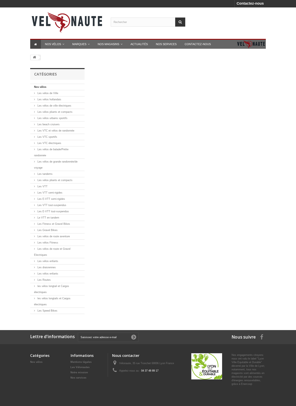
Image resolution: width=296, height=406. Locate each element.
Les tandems (45, 173)
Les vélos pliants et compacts (54, 111)
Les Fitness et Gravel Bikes (53, 223)
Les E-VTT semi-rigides (51, 198)
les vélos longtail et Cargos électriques (51, 289)
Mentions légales (81, 362)
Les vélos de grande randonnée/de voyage (56, 164)
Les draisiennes (46, 267)
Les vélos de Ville (47, 93)
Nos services (78, 377)
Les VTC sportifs (47, 136)
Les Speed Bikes (47, 310)
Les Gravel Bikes (47, 230)
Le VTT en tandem (48, 217)
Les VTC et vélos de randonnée (55, 130)
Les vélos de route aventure (53, 236)
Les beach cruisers (48, 124)
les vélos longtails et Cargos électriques (52, 301)
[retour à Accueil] (34, 57)
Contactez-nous (250, 3)
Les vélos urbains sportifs (52, 118)
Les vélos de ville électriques (54, 105)
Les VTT (42, 186)
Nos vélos (40, 86)
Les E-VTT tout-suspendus (53, 211)
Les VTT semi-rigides (49, 192)
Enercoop (246, 383)
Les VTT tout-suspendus (51, 205)
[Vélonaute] (67, 22)
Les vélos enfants (47, 261)
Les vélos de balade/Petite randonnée (51, 152)
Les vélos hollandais (49, 99)
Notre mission (79, 372)
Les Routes (44, 279)
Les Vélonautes (80, 367)
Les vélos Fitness (47, 242)
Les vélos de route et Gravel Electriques (52, 251)
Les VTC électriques (49, 143)
